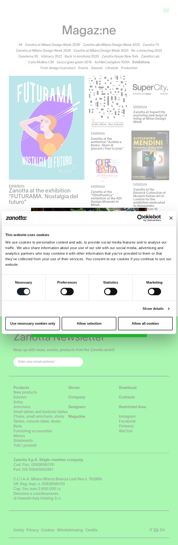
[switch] (67, 291)
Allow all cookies (145, 323)
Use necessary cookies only (32, 323)
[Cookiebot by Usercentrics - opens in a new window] (140, 218)
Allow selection (89, 323)
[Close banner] (171, 218)
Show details (153, 309)
